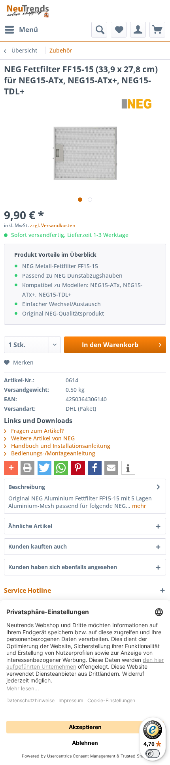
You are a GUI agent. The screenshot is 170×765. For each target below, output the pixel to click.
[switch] (152, 753)
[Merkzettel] (119, 30)
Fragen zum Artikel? (36, 430)
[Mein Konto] (138, 30)
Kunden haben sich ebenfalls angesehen (62, 567)
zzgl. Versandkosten (53, 225)
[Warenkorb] (157, 30)
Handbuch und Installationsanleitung (60, 445)
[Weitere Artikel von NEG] (137, 104)
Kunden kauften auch (37, 546)
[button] (11, 468)
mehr (138, 505)
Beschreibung (26, 487)
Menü (28, 29)
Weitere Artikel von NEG (42, 438)
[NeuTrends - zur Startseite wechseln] (28, 11)
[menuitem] (21, 30)
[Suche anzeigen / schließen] (99, 30)
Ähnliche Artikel (30, 526)
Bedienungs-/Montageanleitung (53, 453)
